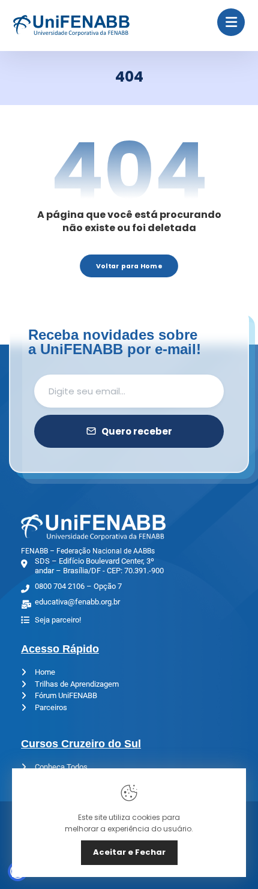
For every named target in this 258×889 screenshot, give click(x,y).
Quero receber (136, 431)
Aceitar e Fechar (129, 852)
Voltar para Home (129, 265)
